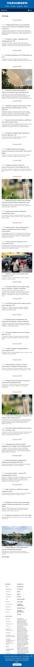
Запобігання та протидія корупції (10, 636)
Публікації (20, 586)
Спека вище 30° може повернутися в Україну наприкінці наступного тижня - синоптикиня (15, 229)
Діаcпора (8, 609)
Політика (8, 591)
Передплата (9, 623)
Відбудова (8, 589)
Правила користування (9, 629)
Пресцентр (20, 6)
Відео (18, 594)
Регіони (8, 601)
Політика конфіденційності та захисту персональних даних (10, 641)
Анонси (26, 6)
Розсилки (8, 653)
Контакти (8, 621)
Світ (7, 599)
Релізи (19, 614)
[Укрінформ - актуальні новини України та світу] (17, 3)
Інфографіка (21, 599)
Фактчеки (8, 596)
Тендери (8, 632)
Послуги (7, 6)
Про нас (8, 618)
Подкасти (20, 584)
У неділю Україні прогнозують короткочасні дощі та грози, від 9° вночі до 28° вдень (17, 151)
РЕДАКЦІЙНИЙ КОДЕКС (10, 650)
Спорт (7, 611)
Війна (7, 586)
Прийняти (17, 664)
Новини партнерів (20, 605)
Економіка (8, 594)
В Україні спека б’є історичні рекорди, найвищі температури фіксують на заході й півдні (16, 504)
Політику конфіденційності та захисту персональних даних (17, 659)
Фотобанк (13, 6)
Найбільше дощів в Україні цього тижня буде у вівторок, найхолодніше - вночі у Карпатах (16, 107)
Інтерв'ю (20, 589)
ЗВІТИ (7, 646)
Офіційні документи (20, 611)
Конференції (21, 608)
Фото (18, 591)
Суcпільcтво (9, 604)
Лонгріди (20, 601)
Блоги (19, 596)
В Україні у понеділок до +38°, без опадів (18, 515)
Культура (8, 606)
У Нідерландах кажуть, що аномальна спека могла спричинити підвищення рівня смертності (16, 27)
